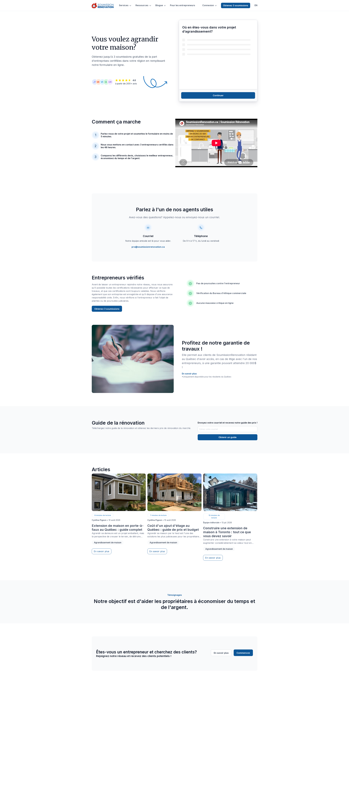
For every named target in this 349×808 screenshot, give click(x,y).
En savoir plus (189, 373)
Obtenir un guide (228, 437)
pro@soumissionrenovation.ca (148, 246)
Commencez (243, 653)
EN (256, 5)
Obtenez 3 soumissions (235, 5)
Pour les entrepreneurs (182, 5)
